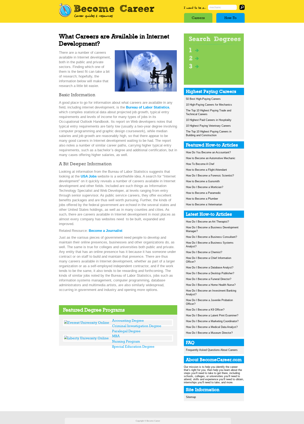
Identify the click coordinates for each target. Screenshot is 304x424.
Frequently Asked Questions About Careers (212, 349)
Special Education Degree (133, 346)
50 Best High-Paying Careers (203, 98)
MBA (116, 336)
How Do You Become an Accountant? (208, 152)
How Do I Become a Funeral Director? (208, 279)
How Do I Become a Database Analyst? (209, 267)
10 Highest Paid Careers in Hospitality (208, 119)
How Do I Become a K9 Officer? (205, 309)
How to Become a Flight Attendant (206, 169)
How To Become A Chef (200, 164)
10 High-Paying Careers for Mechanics (209, 104)
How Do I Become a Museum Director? (209, 332)
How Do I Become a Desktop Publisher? (210, 273)
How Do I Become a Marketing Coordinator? (212, 321)
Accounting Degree (128, 320)
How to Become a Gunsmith (203, 181)
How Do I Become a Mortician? (204, 187)
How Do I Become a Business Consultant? (211, 236)
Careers (198, 18)
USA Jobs (89, 176)
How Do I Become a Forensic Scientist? (210, 175)
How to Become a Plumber (202, 198)
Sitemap (191, 397)
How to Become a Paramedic (203, 192)
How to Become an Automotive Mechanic (210, 158)
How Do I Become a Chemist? (204, 252)
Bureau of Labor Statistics (147, 107)
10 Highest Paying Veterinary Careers (208, 125)
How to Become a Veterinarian (204, 204)
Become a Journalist (105, 231)
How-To (230, 18)
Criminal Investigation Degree (136, 326)
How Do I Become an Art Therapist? (207, 221)
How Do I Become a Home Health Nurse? (211, 284)
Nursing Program (126, 341)
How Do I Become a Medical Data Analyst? (212, 327)
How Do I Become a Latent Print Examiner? (212, 315)
